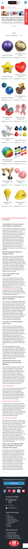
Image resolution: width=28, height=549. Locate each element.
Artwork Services (10, 517)
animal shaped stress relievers (17, 285)
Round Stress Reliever (7, 55)
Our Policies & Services (12, 519)
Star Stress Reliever (7, 76)
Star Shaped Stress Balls (9, 418)
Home (8, 515)
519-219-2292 (11, 505)
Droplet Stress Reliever (20, 140)
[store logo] (14, 3)
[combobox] (14, 7)
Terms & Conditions (11, 522)
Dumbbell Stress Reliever (20, 161)
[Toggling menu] (2, 2)
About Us (9, 525)
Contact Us (9, 523)
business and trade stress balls (9, 288)
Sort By (7, 35)
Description (6, 219)
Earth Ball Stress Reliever (7, 97)
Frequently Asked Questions (13, 520)
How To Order (10, 516)
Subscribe (14, 483)
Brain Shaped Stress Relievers (11, 401)
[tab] (14, 220)
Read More (14, 25)
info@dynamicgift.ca (12, 507)
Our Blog (9, 526)
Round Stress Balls (8, 386)
